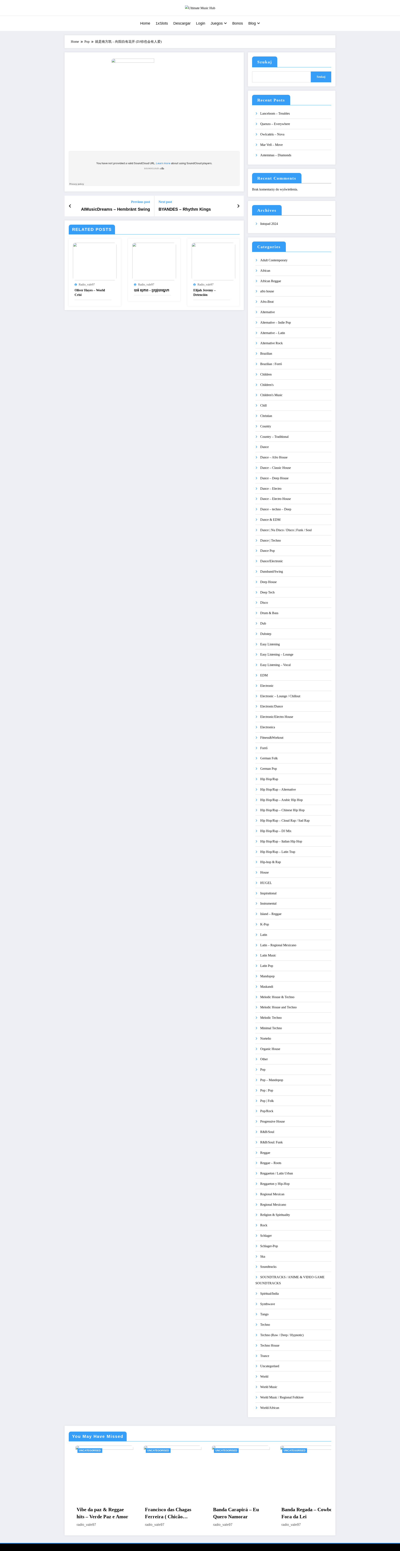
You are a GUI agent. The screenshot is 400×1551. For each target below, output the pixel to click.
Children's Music (271, 395)
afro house (267, 291)
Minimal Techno (271, 1028)
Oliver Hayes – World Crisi (90, 292)
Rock (263, 1225)
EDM (264, 675)
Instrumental (268, 903)
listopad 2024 (269, 223)
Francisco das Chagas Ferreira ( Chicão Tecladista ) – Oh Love (94, 1513)
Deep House (268, 582)
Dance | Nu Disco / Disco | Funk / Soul (286, 530)
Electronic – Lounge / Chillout (280, 696)
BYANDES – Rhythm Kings (185, 209)
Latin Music (268, 955)
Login (200, 23)
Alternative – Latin (272, 333)
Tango (264, 1314)
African (265, 270)
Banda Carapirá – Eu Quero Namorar (161, 1513)
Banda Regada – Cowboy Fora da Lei (233, 1513)
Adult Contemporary (274, 260)
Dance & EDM (270, 519)
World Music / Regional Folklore (282, 1397)
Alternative (267, 312)
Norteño (265, 1038)
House (264, 872)
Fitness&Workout (271, 737)
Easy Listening (270, 644)
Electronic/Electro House (276, 717)
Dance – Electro (270, 488)
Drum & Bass (269, 613)
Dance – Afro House (274, 457)
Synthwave (267, 1304)
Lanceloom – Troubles (275, 113)
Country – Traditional (274, 436)
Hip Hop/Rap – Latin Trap (277, 852)
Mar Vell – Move (271, 144)
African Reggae (270, 281)
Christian (266, 416)
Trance (264, 1356)
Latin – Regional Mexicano (278, 945)
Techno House (269, 1345)
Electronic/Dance (271, 706)
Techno (265, 1324)
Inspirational (268, 893)
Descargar (182, 23)
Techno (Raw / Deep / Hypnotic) (282, 1335)
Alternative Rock (271, 343)
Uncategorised (269, 1366)
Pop (262, 1069)
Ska (262, 1256)
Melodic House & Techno (277, 997)
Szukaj (264, 62)
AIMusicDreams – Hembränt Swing (115, 209)
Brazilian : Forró (271, 364)
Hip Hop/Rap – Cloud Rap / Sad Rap (285, 820)
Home (145, 23)
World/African (269, 1408)
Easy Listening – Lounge (276, 654)
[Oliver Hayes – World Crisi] (95, 261)
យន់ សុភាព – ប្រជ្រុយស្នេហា (151, 290)
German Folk (269, 758)
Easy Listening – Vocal (275, 665)
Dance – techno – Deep (275, 509)
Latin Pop (266, 966)
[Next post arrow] (238, 206)
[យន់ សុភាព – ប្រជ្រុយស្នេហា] (154, 261)
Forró (264, 748)
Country (265, 426)
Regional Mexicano (273, 1204)
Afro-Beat (267, 301)
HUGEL (266, 883)
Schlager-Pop (269, 1246)
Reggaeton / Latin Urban (276, 1173)
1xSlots (162, 23)
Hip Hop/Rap (269, 779)
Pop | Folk (267, 1101)
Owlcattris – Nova (272, 134)
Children (266, 374)
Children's (267, 385)
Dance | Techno (270, 540)
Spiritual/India (269, 1293)
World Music (268, 1387)
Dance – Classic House (275, 467)
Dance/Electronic (271, 561)
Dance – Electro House (275, 499)
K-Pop (264, 924)
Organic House (270, 1049)
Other (264, 1059)
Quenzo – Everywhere (275, 124)
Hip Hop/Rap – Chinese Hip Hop (282, 810)
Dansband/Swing (271, 571)
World (264, 1376)
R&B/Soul (267, 1132)
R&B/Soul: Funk (271, 1142)
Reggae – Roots (270, 1163)
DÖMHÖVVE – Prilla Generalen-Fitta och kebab (299, 1513)
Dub (263, 623)
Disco (264, 602)
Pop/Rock (266, 1111)
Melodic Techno (271, 1017)
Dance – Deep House (274, 478)
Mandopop (267, 976)
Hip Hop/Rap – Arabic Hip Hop (281, 800)
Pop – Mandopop (271, 1080)
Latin (263, 934)
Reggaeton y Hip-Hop (275, 1183)
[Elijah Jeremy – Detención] (213, 261)
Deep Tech (267, 592)
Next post (165, 202)
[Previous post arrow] (70, 206)
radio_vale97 (87, 284)
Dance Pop (267, 550)
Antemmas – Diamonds (275, 155)
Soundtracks (268, 1266)
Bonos (237, 23)
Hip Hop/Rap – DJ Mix (275, 831)
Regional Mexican (272, 1194)
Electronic (267, 685)
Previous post (140, 202)
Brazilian (266, 353)
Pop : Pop (266, 1090)
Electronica (267, 727)
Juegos (217, 23)
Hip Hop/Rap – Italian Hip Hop (281, 841)
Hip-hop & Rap (270, 862)
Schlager (266, 1235)
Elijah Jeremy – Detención (204, 292)
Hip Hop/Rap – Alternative (278, 789)
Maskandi (266, 986)
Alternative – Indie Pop (275, 322)
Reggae (265, 1152)
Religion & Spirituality (275, 1215)
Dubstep (265, 634)
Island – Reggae (270, 914)
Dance (264, 447)
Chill (263, 405)
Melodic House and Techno (278, 1007)
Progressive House (272, 1121)
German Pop (268, 768)
